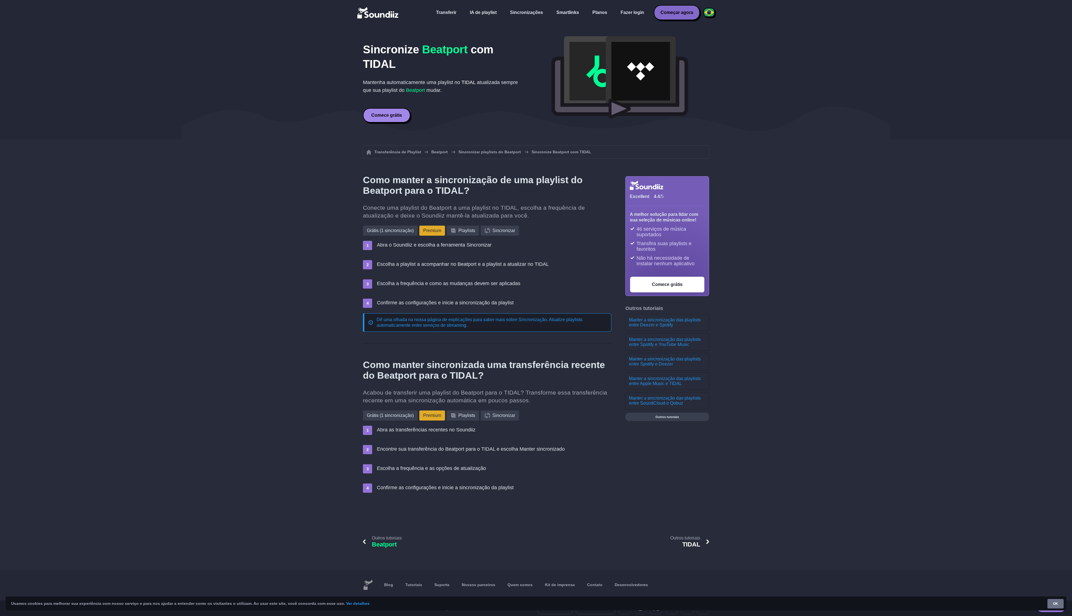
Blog (388, 584)
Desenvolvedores (631, 584)
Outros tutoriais (667, 417)
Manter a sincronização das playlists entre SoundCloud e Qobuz (665, 400)
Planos (599, 12)
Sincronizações (526, 12)
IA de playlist (483, 12)
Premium (432, 230)
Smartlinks (567, 12)
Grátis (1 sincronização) (390, 230)
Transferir (446, 12)
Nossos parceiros (478, 584)
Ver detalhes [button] (358, 603)
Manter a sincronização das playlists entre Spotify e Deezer (665, 361)
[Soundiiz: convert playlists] (368, 585)
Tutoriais (413, 584)
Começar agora (677, 12)
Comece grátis (386, 115)
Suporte (441, 584)
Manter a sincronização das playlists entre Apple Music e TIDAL (665, 381)
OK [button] (1055, 604)
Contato (594, 584)
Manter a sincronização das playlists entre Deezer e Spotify (665, 322)
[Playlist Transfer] (378, 12)
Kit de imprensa (560, 584)
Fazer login (632, 12)
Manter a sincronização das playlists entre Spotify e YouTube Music (665, 342)
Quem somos (520, 584)
